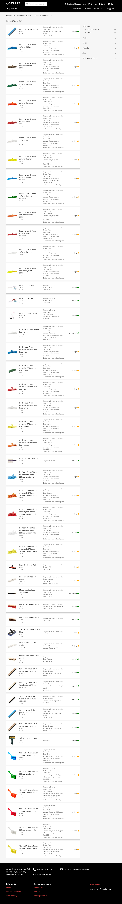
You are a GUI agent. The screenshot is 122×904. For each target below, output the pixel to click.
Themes (87, 9)
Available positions (13, 891)
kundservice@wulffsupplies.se (76, 869)
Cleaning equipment (42, 15)
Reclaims (37, 891)
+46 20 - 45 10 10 (44, 869)
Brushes (100, 32)
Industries (77, 9)
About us (9, 887)
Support (110, 9)
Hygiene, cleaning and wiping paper (18, 15)
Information (99, 9)
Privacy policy (95, 884)
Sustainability (11, 896)
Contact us (38, 887)
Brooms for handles (100, 29)
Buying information (42, 896)
